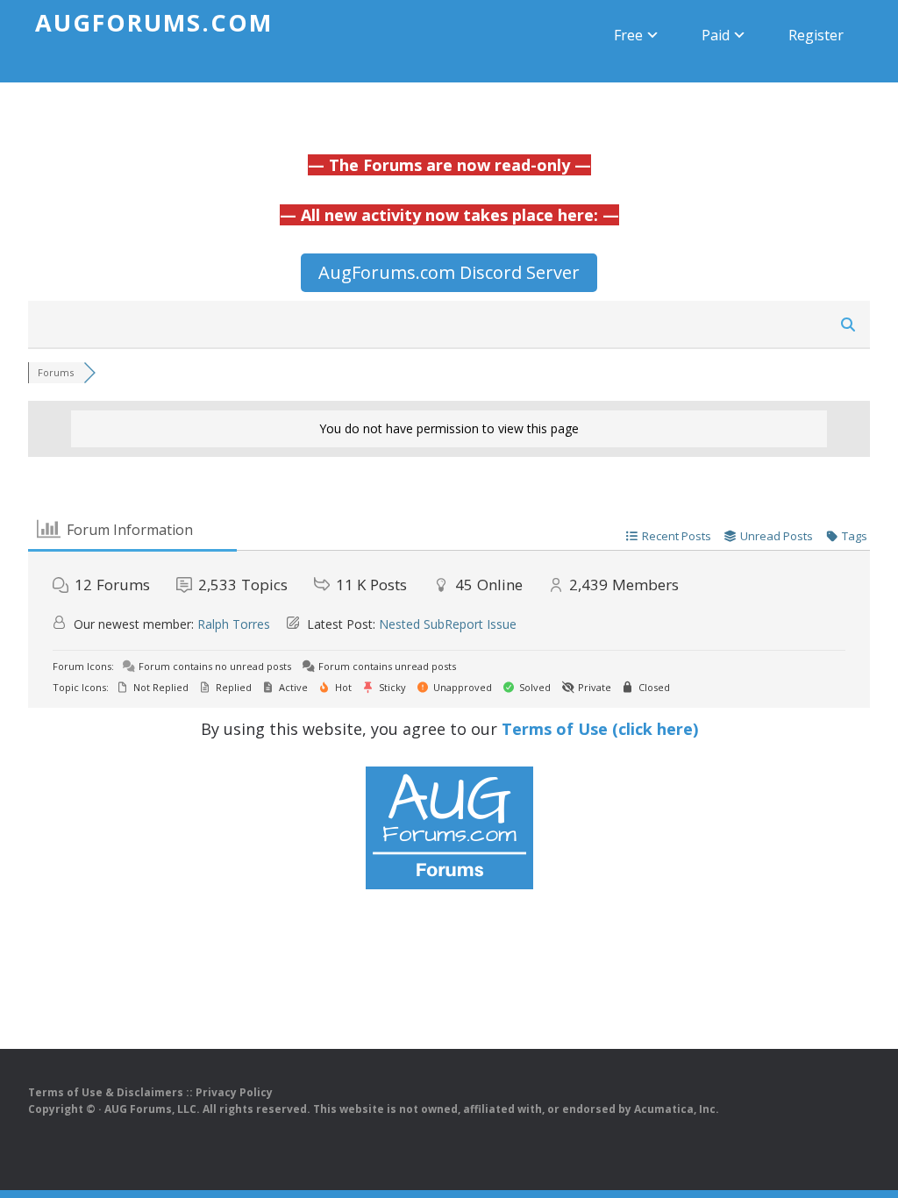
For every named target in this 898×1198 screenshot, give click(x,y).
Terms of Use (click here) (600, 728)
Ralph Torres (233, 624)
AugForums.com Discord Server (449, 272)
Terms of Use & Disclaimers (105, 1092)
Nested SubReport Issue (448, 624)
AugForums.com (154, 22)
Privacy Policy (234, 1092)
